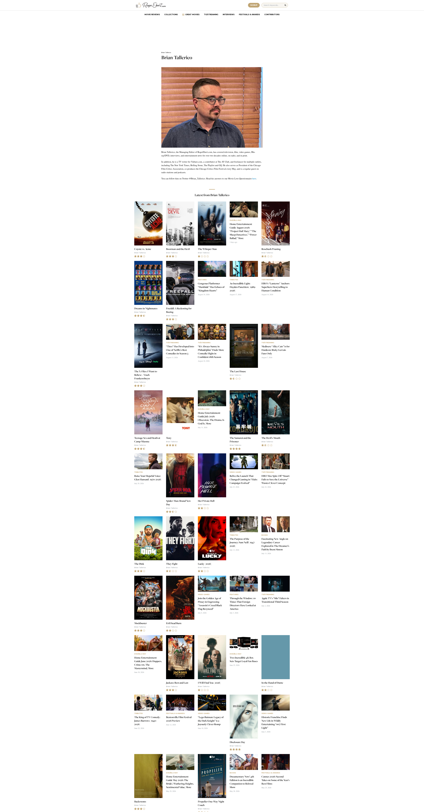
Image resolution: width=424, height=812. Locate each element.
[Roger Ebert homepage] (151, 5)
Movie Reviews (152, 14)
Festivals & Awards (249, 14)
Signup (253, 5)
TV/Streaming (211, 14)
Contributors (272, 14)
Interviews (229, 14)
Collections (171, 14)
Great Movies (192, 14)
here (254, 178)
